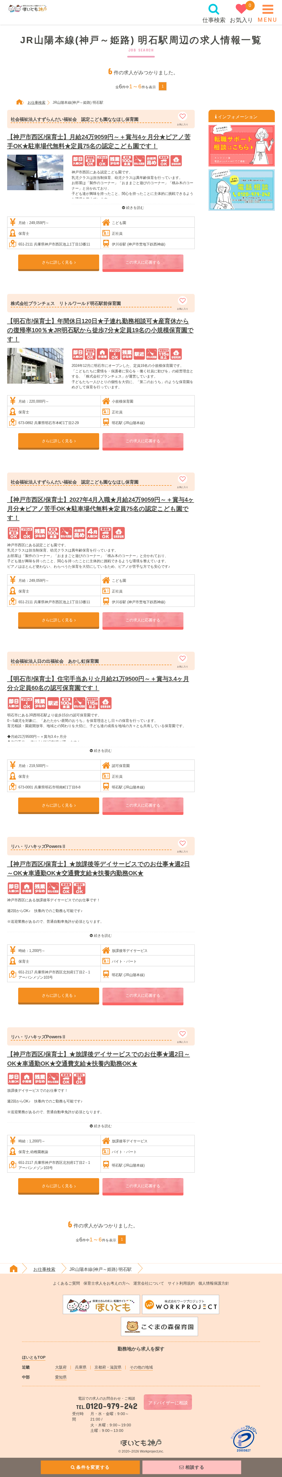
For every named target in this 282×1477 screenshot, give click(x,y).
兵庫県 (80, 1367)
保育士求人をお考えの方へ (106, 1283)
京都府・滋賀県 (107, 1367)
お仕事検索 (36, 102)
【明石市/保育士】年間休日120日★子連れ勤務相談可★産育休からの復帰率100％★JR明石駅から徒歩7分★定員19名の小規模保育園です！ (100, 330)
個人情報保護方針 (213, 1283)
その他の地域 (141, 1367)
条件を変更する (93, 1467)
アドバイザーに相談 (168, 1402)
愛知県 (61, 1377)
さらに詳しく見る (57, 262)
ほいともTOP (33, 1357)
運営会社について (148, 1283)
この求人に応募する (143, 262)
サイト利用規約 (181, 1283)
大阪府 (61, 1367)
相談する (194, 1467)
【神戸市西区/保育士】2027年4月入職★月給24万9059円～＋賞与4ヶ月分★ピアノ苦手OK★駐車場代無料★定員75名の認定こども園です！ (100, 508)
